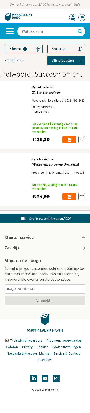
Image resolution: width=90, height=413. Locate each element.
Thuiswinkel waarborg (26, 341)
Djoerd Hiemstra (42, 87)
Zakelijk (12, 247)
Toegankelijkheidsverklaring (28, 354)
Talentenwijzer (46, 92)
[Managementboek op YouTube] (45, 378)
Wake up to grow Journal (55, 164)
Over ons (45, 360)
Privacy (27, 347)
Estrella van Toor (42, 159)
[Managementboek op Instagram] (56, 378)
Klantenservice (19, 237)
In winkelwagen (69, 139)
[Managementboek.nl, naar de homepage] (18, 20)
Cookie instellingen (66, 347)
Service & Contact (67, 354)
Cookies (42, 347)
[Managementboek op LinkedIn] (33, 378)
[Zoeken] (80, 31)
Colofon (12, 347)
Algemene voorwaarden (64, 341)
